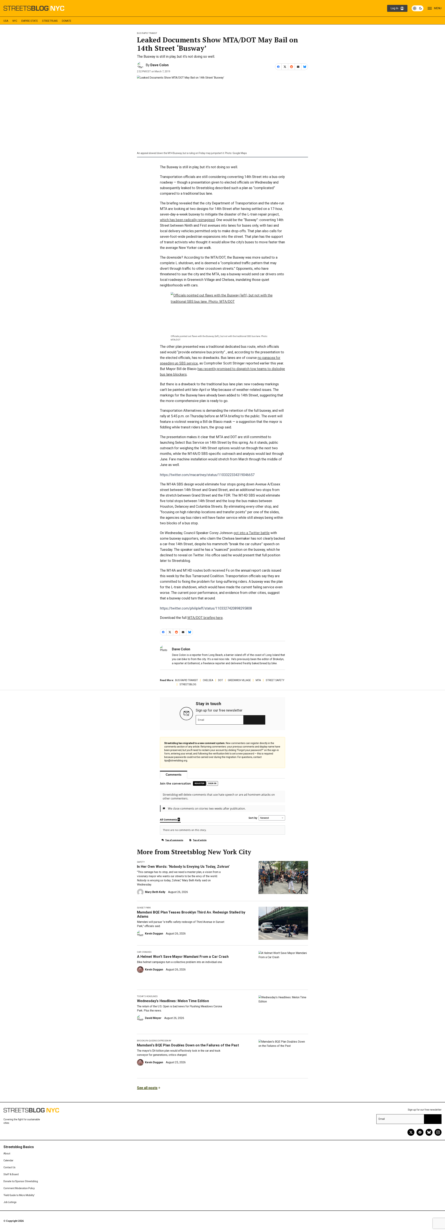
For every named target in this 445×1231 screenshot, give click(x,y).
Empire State (29, 20)
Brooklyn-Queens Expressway (154, 1041)
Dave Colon (159, 65)
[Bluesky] (429, 1132)
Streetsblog (188, 684)
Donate (66, 20)
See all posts (147, 1088)
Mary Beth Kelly (155, 892)
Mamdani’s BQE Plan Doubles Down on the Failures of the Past (188, 1045)
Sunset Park (144, 908)
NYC (15, 20)
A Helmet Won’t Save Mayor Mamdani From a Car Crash (183, 956)
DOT (220, 680)
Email (201, 719)
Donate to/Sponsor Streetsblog (20, 1181)
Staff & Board (11, 1174)
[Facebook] (419, 1132)
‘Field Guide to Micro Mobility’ (19, 1195)
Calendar (8, 1160)
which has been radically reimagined (187, 220)
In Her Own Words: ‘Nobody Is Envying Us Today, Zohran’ (183, 866)
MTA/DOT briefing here (205, 618)
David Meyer (153, 1018)
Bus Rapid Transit (147, 33)
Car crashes (144, 952)
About (6, 1153)
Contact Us (9, 1167)
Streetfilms (50, 20)
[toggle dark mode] (417, 8)
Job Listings (10, 1202)
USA (5, 20)
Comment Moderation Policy (19, 1188)
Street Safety (275, 680)
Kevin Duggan (154, 933)
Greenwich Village (239, 680)
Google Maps (240, 153)
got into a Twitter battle (251, 533)
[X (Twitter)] (410, 1132)
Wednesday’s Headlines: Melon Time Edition (173, 1001)
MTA (258, 680)
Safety (141, 862)
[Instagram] (438, 1132)
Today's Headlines (147, 996)
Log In (394, 8)
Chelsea (208, 680)
